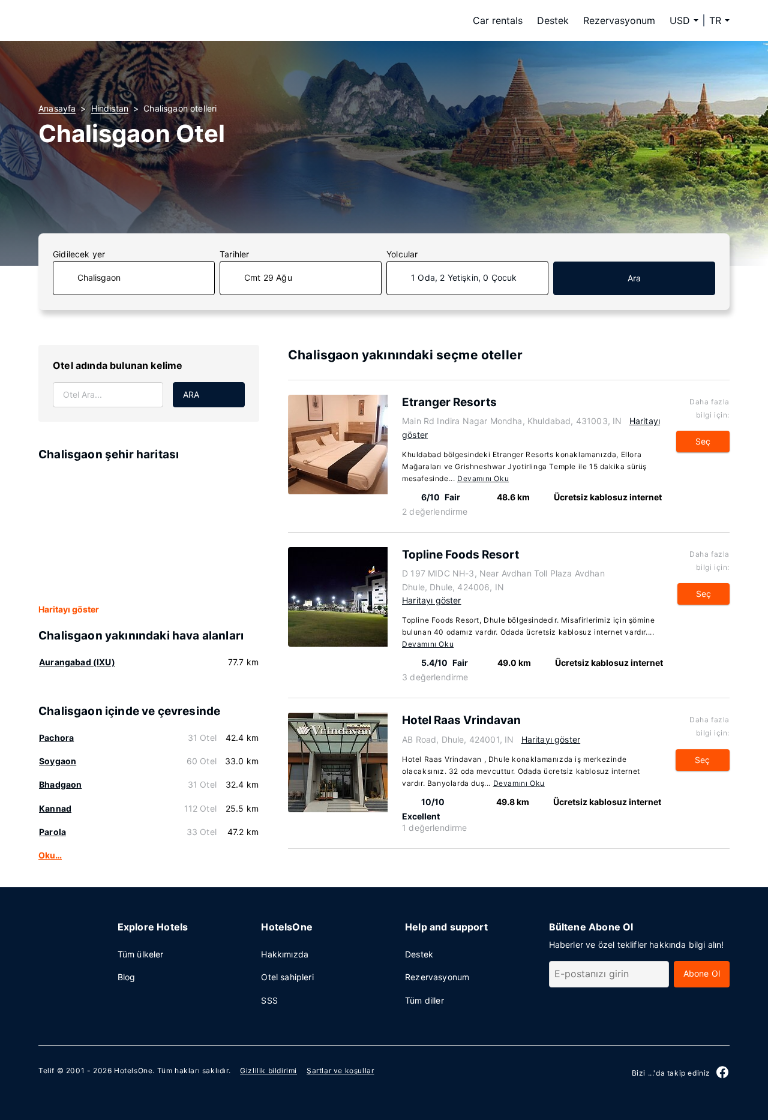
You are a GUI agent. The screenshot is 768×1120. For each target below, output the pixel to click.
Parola (52, 832)
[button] (719, 20)
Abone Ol (701, 973)
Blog (127, 977)
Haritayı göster (68, 609)
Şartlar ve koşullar (340, 1070)
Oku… (50, 855)
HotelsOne (133, 1070)
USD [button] (680, 20)
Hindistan (110, 108)
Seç (703, 441)
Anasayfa (57, 108)
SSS (269, 1000)
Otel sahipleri (287, 977)
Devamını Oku (483, 478)
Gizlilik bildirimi (268, 1070)
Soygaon (57, 761)
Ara (634, 278)
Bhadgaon (60, 784)
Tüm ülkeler (141, 954)
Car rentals (498, 20)
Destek (553, 20)
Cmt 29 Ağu (268, 277)
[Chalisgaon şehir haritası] (148, 533)
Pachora (56, 737)
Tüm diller (424, 1000)
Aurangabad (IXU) (77, 662)
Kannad (55, 808)
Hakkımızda (284, 954)
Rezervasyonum (619, 20)
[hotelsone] (114, 20)
